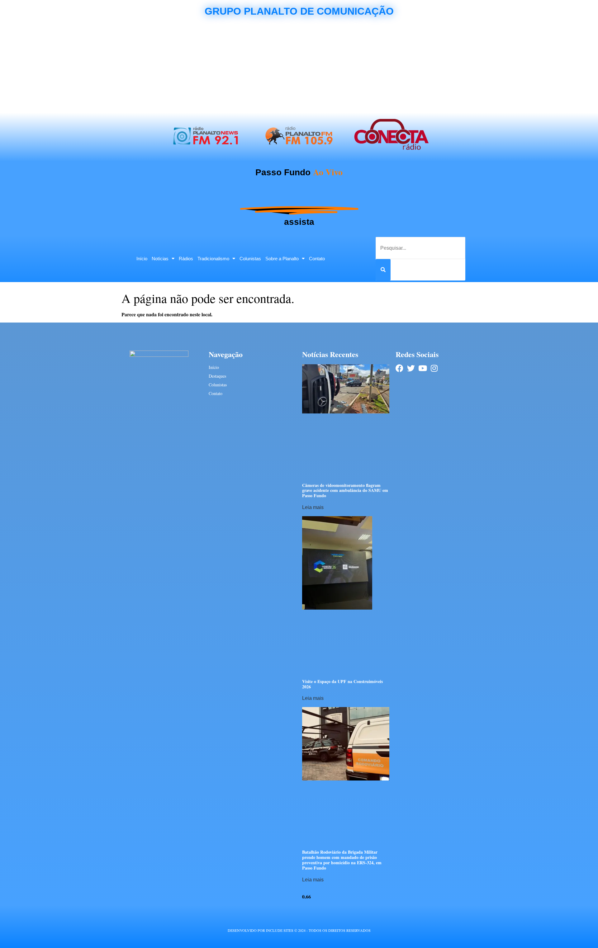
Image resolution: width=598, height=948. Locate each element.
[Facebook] (399, 368)
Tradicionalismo (213, 258)
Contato (317, 258)
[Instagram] (434, 368)
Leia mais (313, 507)
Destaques (217, 376)
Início (141, 258)
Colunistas (250, 258)
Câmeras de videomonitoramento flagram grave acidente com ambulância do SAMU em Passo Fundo (345, 490)
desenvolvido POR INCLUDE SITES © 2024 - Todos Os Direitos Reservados (299, 930)
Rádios (186, 258)
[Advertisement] (299, 66)
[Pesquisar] (383, 270)
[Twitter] (411, 368)
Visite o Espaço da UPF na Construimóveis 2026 (342, 684)
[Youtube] (422, 368)
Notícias (160, 258)
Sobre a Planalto (282, 258)
